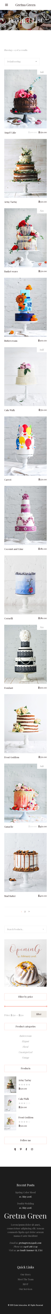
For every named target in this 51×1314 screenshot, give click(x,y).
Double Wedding (25, 1203)
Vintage (25, 1057)
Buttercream (10, 340)
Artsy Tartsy (10, 201)
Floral (25, 1046)
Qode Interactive (20, 1305)
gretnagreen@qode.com (30, 1242)
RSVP (25, 1284)
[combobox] (22, 61)
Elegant (25, 1041)
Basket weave (11, 271)
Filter (39, 1014)
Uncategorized (25, 1052)
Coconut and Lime (13, 549)
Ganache (8, 826)
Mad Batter (10, 896)
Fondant (8, 687)
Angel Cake (10, 132)
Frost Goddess (11, 757)
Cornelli (8, 618)
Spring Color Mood (25, 1192)
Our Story (25, 1274)
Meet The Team (25, 1279)
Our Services (25, 1289)
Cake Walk (9, 410)
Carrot (7, 479)
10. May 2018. (25, 1196)
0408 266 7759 (30, 1246)
